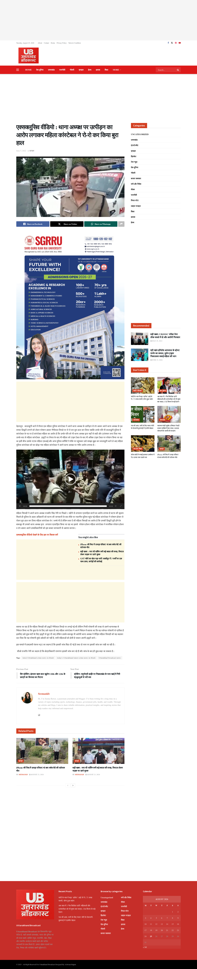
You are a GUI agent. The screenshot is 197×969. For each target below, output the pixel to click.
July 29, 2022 (157, 341)
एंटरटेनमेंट (134, 145)
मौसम (133, 189)
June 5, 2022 (21, 150)
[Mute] (115, 506)
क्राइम (81, 69)
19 (156, 930)
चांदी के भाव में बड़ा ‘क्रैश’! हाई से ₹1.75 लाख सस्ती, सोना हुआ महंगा (142, 397)
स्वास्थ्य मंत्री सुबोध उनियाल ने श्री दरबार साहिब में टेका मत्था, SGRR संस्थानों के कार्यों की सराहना (168, 428)
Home (53, 43)
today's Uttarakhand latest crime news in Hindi (76, 658)
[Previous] (68, 785)
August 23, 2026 (37, 774)
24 (146, 936)
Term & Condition (74, 43)
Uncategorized (140, 134)
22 (173, 930)
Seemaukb (44, 694)
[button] (70, 479)
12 (156, 924)
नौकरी (72, 69)
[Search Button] (178, 69)
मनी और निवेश (136, 183)
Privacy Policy (62, 43)
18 (151, 930)
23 (178, 930)
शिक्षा (106, 69)
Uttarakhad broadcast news (110, 658)
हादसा (98, 69)
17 (146, 930)
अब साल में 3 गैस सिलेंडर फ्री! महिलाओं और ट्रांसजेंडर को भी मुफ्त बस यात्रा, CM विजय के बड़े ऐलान (168, 399)
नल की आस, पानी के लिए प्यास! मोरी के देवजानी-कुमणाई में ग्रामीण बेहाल (142, 426)
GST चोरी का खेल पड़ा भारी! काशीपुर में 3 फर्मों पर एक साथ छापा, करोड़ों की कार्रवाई (101, 560)
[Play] (20, 506)
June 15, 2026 (157, 360)
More (116, 69)
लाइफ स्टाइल (136, 205)
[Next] (73, 785)
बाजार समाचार (136, 178)
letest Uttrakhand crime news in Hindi (38, 658)
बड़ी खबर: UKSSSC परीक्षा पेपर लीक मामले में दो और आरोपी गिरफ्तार (165, 335)
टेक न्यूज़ (134, 161)
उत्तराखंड (51, 69)
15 (173, 924)
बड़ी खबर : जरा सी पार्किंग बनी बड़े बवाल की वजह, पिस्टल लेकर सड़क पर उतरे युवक (102, 553)
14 (167, 924)
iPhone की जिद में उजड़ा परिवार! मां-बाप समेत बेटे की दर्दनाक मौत (100, 546)
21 (167, 930)
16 (178, 924)
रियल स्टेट (135, 200)
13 (162, 924)
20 (162, 930)
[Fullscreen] (120, 506)
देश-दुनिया (39, 69)
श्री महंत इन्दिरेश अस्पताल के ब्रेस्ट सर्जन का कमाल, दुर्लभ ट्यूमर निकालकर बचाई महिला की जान (165, 353)
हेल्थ (89, 69)
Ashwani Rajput (70, 964)
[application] (70, 479)
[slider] (68, 506)
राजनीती (62, 69)
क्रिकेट (133, 156)
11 (151, 924)
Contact (46, 43)
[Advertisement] (98, 20)
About (40, 43)
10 (146, 924)
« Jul (145, 947)
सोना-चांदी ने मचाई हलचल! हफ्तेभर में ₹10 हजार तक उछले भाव (142, 455)
